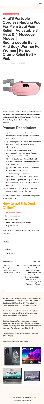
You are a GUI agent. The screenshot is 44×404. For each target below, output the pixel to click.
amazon (6, 241)
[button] (10, 253)
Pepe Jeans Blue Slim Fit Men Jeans (15, 341)
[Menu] (40, 2)
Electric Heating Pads (11, 14)
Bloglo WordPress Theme (22, 400)
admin (8, 249)
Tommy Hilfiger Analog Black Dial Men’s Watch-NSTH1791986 (20, 334)
